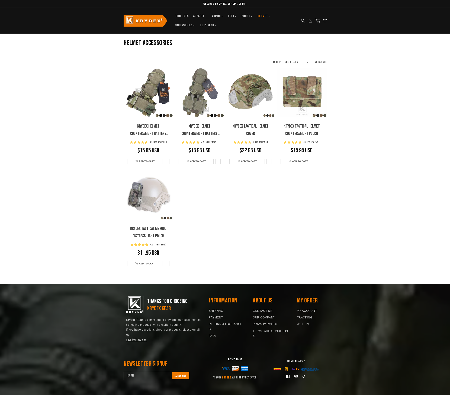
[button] (200, 16)
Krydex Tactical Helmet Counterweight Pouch (302, 130)
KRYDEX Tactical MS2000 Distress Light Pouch (148, 232)
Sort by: (277, 62)
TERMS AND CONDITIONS (270, 333)
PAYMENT (216, 317)
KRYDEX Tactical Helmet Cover (251, 130)
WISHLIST (304, 324)
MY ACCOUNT (307, 310)
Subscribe (180, 376)
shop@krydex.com (136, 340)
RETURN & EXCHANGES (225, 327)
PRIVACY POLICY (265, 324)
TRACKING (305, 317)
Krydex (226, 377)
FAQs (212, 335)
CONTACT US (262, 310)
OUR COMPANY (264, 317)
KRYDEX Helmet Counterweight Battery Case (148, 130)
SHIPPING (216, 310)
